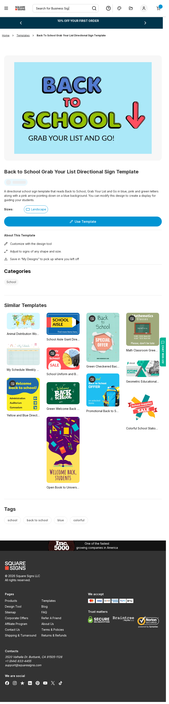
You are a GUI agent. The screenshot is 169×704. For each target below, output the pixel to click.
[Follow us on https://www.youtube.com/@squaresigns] (45, 682)
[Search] (94, 8)
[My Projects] (131, 8)
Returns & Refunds (54, 635)
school (12, 520)
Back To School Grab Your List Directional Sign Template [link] (71, 35)
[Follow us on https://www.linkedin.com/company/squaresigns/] (30, 682)
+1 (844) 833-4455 (18, 661)
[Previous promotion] (21, 23)
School (11, 282)
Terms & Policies (52, 629)
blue (61, 520)
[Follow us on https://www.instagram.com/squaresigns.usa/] (15, 682)
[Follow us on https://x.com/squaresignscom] (53, 682)
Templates (48, 600)
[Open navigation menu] (6, 8)
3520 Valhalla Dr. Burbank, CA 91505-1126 (33, 657)
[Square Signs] (20, 8)
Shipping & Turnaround (20, 635)
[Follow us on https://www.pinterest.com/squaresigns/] (37, 682)
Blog (44, 606)
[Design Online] (119, 8)
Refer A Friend (51, 618)
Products (11, 600)
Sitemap (10, 612)
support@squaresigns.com (23, 665)
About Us (47, 624)
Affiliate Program (16, 624)
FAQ (44, 612)
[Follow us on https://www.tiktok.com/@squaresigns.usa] (60, 682)
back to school (37, 520)
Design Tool (13, 606)
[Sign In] (144, 8)
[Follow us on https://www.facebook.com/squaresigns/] (7, 682)
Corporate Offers (16, 618)
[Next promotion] (145, 23)
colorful (78, 520)
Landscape (38, 209)
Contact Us (12, 629)
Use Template (85, 221)
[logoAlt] (41, 566)
